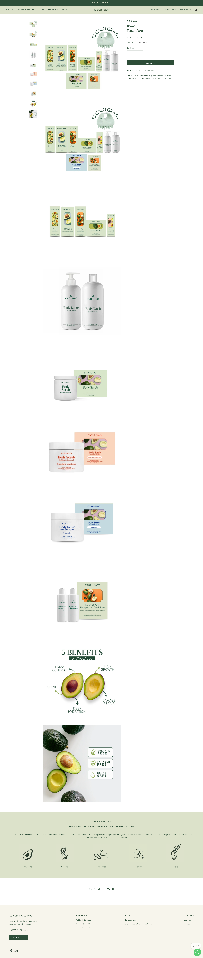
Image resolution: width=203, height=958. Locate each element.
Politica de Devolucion (84, 920)
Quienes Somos (131, 920)
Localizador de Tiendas (54, 10)
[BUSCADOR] (196, 10)
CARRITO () (186, 10)
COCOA (131, 42)
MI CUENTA (156, 10)
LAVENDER (142, 42)
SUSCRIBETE (19, 937)
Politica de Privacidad (83, 928)
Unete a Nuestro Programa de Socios (138, 924)
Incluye (138, 71)
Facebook (187, 924)
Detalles (130, 71)
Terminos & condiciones (84, 924)
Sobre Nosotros (27, 10)
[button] (132, 21)
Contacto (170, 10)
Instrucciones (149, 71)
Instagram (187, 920)
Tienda (9, 10)
